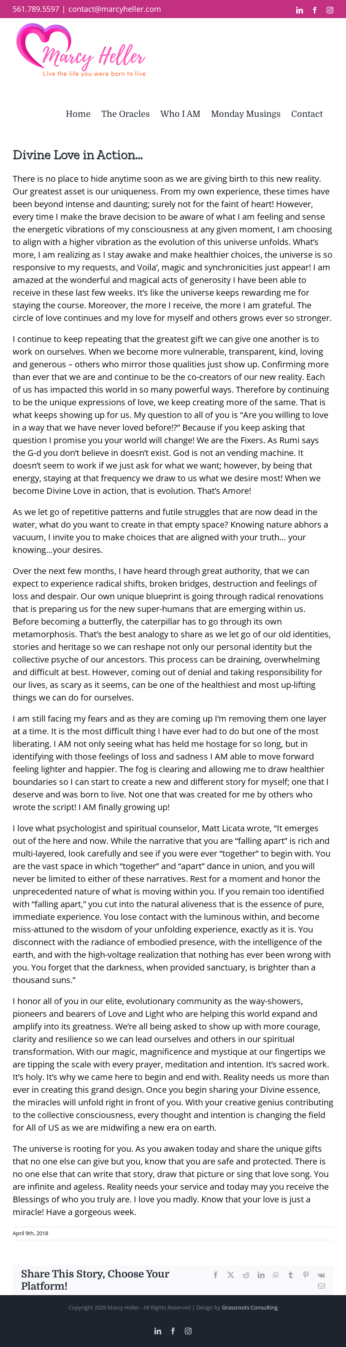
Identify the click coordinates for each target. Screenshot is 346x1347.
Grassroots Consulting (250, 1307)
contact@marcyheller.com (114, 9)
